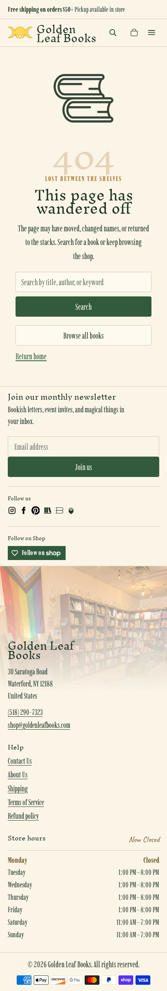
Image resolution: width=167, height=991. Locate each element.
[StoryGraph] (47, 510)
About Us (18, 774)
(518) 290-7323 (25, 712)
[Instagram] (12, 510)
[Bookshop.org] (59, 510)
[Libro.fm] (71, 510)
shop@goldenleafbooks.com (39, 725)
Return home (31, 356)
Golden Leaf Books (66, 33)
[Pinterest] (35, 510)
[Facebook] (23, 510)
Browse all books (83, 335)
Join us (83, 467)
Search (83, 306)
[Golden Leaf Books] (20, 32)
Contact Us (20, 761)
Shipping (18, 788)
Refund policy (23, 816)
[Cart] (134, 32)
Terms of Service (26, 802)
